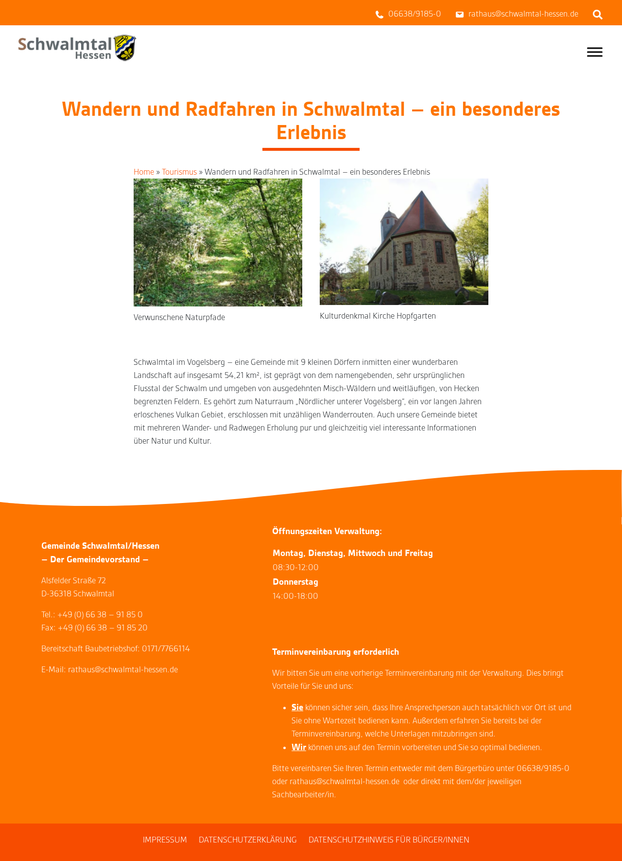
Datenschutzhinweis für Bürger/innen (389, 840)
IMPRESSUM (165, 840)
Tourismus (179, 172)
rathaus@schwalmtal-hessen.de (344, 781)
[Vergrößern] (289, 191)
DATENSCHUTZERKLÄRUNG (248, 840)
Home (144, 172)
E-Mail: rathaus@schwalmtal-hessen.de (109, 669)
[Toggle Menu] (595, 51)
